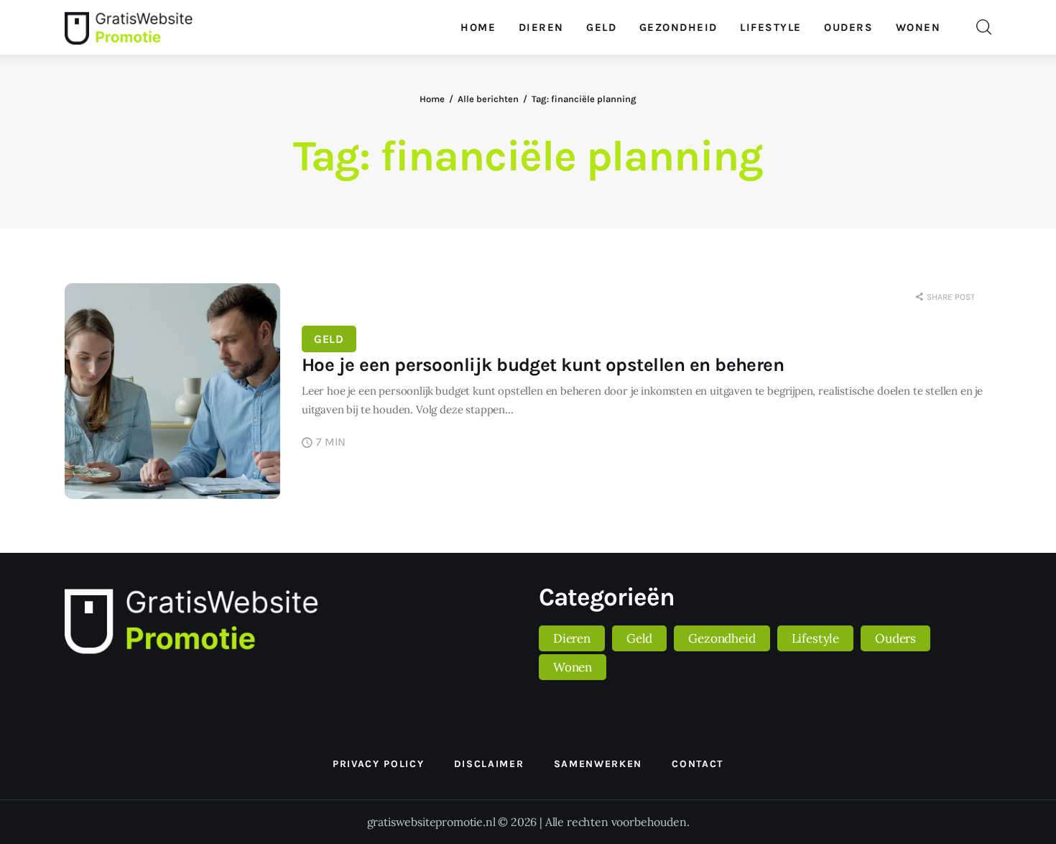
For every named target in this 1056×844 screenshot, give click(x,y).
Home (432, 98)
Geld (329, 339)
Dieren (571, 638)
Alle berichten (488, 98)
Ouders (895, 638)
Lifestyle (815, 638)
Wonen (572, 667)
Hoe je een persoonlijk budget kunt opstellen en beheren (543, 365)
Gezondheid (721, 638)
